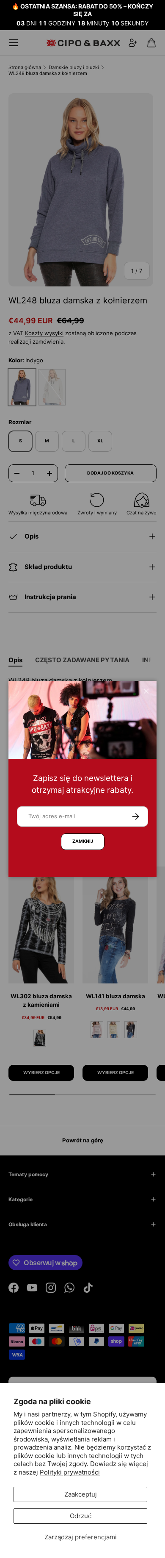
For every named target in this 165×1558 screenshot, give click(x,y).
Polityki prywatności (70, 1472)
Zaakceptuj (80, 1494)
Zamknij (82, 841)
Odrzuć (80, 1516)
